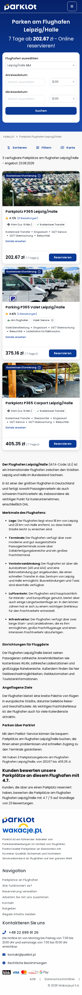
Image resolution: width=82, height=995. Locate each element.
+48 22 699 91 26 (23, 932)
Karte (70, 148)
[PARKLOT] (18, 820)
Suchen (41, 111)
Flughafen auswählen (21, 58)
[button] (43, 148)
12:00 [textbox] (55, 82)
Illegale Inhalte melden (19, 914)
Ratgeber (9, 908)
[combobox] (41, 65)
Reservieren (62, 257)
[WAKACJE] (22, 828)
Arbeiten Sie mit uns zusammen (25, 897)
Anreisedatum (16, 75)
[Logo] (20, 7)
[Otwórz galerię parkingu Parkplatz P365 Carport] (41, 380)
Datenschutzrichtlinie (60, 979)
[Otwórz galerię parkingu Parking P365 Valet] (41, 284)
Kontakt (8, 903)
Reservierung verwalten (19, 891)
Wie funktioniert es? (17, 886)
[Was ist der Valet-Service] (52, 320)
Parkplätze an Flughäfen (20, 880)
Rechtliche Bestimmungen (27, 963)
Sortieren (19, 148)
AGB (33, 979)
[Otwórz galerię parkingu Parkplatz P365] (41, 188)
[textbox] (41, 65)
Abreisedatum (16, 92)
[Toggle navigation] (72, 6)
